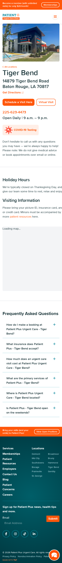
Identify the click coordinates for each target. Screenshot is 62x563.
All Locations (10, 66)
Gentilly (51, 471)
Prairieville (37, 471)
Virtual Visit (46, 102)
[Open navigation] (55, 16)
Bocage (35, 467)
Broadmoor (53, 454)
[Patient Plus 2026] (11, 17)
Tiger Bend (53, 467)
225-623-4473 (14, 112)
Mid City (36, 458)
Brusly (51, 458)
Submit (53, 518)
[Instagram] (15, 533)
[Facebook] (6, 533)
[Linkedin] (34, 533)
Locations (38, 448)
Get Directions (12, 92)
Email (6, 517)
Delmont (36, 454)
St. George (37, 476)
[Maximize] (54, 555)
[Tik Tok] (24, 533)
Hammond (53, 462)
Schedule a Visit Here (18, 102)
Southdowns (38, 462)
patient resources (20, 216)
